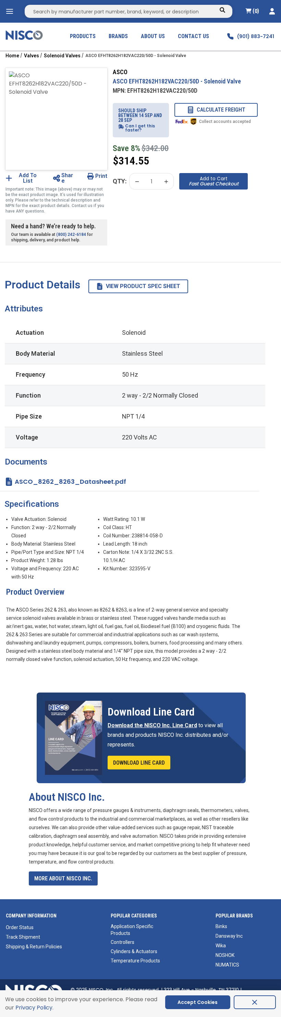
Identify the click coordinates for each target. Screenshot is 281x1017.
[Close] (255, 1002)
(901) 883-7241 (255, 36)
